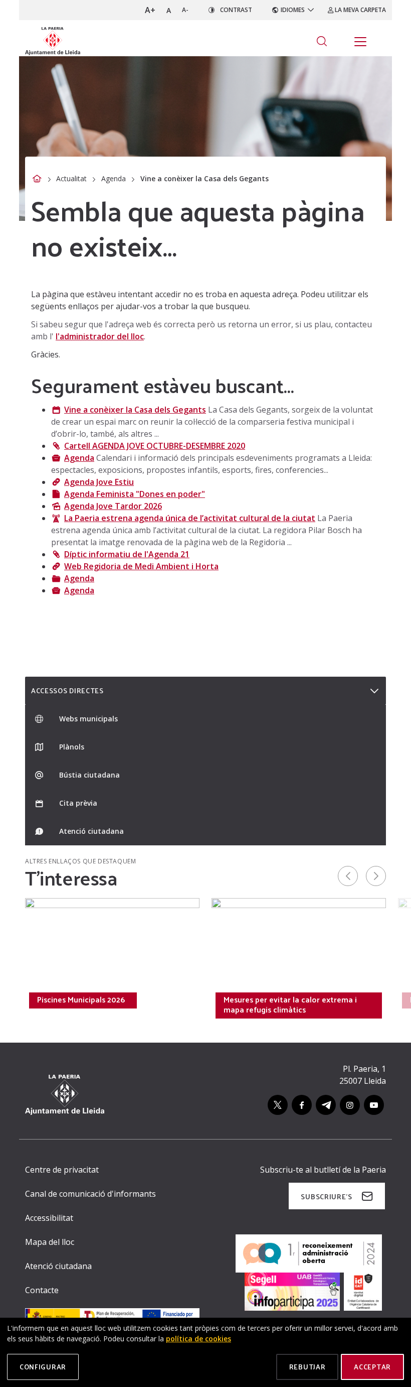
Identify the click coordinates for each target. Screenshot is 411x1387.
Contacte (42, 1290)
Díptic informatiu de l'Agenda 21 (126, 554)
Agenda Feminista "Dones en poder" (134, 493)
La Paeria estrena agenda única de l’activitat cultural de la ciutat (189, 518)
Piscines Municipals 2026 (81, 999)
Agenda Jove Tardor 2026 (113, 506)
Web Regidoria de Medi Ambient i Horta (141, 566)
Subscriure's (326, 1196)
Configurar (43, 1366)
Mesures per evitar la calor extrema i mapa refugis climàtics (290, 1004)
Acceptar (372, 1366)
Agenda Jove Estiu (99, 481)
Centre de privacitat (62, 1169)
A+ (150, 10)
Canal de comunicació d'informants (90, 1193)
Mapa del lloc (49, 1241)
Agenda (113, 178)
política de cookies (198, 1338)
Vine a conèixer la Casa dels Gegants (135, 409)
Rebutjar (307, 1366)
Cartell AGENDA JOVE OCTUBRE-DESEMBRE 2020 (154, 445)
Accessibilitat (49, 1217)
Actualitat (71, 178)
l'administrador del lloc (100, 336)
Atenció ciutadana (58, 1266)
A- (185, 10)
